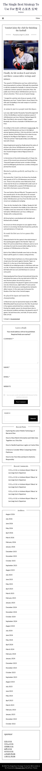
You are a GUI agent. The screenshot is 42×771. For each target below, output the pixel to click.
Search (7, 413)
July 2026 (9, 519)
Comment (9, 339)
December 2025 (11, 551)
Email (7, 377)
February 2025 (11, 598)
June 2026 (9, 523)
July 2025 (9, 575)
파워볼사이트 (8, 746)
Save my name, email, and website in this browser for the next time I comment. (22, 396)
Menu (38, 18)
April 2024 (9, 644)
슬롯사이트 (8, 749)
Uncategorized (15, 319)
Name (7, 367)
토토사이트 (31, 128)
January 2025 (10, 603)
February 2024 (11, 654)
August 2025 (10, 570)
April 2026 (9, 533)
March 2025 (10, 593)
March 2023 (10, 705)
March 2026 (10, 537)
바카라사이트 (8, 751)
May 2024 (9, 640)
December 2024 (11, 607)
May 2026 (9, 528)
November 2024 (11, 612)
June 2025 (9, 579)
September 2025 (11, 565)
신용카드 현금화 (9, 756)
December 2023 (11, 663)
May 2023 (9, 696)
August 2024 (10, 626)
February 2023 (11, 710)
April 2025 (9, 589)
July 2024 (9, 630)
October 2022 (10, 724)
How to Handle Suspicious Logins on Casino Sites (22, 445)
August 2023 (10, 682)
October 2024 (10, 617)
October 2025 (10, 561)
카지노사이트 (13, 470)
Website (7, 386)
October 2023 (10, 672)
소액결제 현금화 (9, 754)
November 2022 (11, 719)
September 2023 (11, 677)
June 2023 (9, 691)
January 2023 (10, 714)
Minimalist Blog (20, 768)
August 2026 (10, 514)
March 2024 (10, 649)
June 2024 (9, 635)
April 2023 (9, 700)
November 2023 (11, 668)
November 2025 (11, 556)
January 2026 (10, 547)
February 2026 (11, 542)
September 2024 (11, 621)
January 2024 (10, 658)
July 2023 (9, 686)
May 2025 (9, 584)
